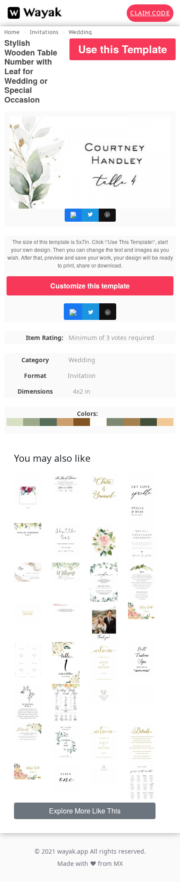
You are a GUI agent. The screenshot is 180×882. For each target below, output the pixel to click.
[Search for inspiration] (114, 13)
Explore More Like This (85, 811)
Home (12, 32)
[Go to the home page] (33, 13)
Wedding (80, 32)
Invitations (44, 32)
